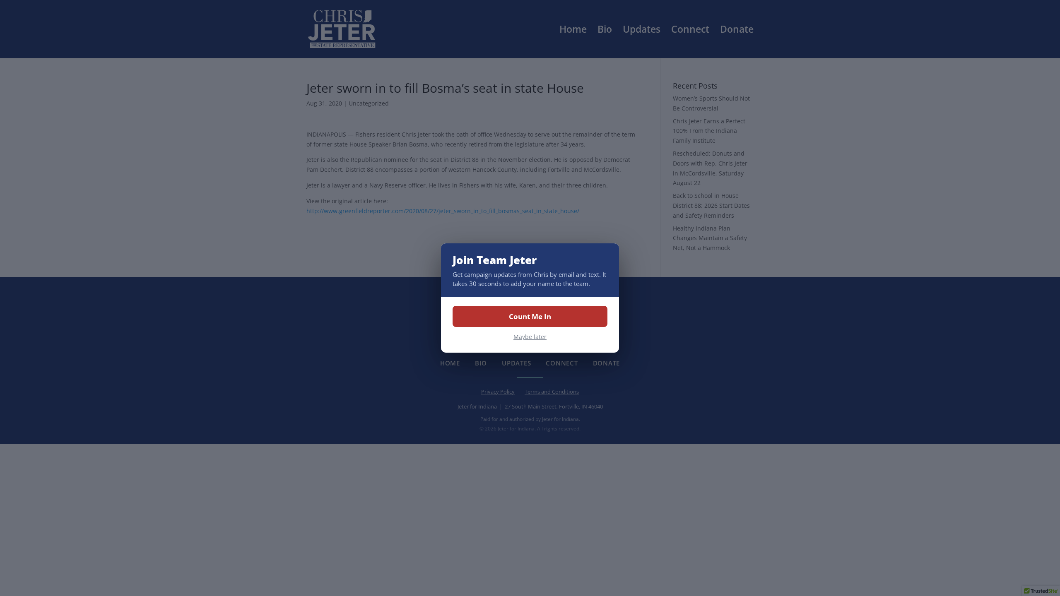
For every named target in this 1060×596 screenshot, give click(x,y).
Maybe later (530, 337)
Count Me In (530, 316)
